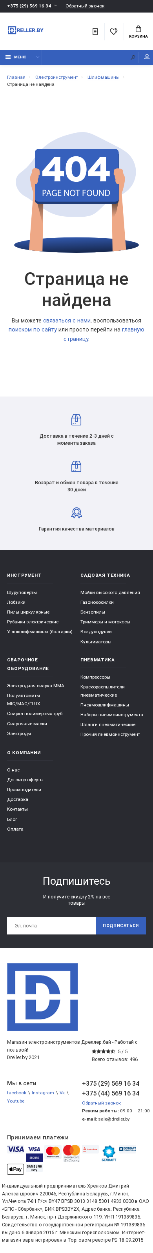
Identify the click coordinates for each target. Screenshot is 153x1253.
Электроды (19, 733)
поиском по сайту (33, 329)
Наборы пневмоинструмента (111, 714)
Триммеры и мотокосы (105, 622)
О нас (13, 770)
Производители (24, 789)
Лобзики (16, 602)
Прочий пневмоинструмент (110, 734)
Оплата (15, 829)
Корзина (138, 36)
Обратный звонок (85, 6)
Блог (12, 819)
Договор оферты (25, 779)
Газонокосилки (97, 602)
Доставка (17, 799)
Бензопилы (92, 612)
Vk (62, 1092)
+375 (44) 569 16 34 (110, 1093)
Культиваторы (95, 642)
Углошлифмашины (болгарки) (40, 631)
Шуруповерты (22, 592)
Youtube (15, 1101)
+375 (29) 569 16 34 (29, 6)
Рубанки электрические (32, 622)
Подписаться (121, 925)
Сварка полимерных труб (34, 713)
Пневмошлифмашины (104, 705)
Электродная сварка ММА (35, 685)
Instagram (43, 1092)
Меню (20, 57)
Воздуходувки (96, 631)
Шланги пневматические (107, 724)
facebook (16, 1092)
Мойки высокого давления (110, 592)
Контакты (17, 809)
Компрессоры (95, 677)
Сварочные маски (27, 723)
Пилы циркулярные (28, 612)
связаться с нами (67, 320)
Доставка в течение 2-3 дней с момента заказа (77, 439)
